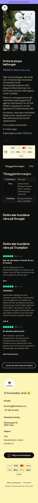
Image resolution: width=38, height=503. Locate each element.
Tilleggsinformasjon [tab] (14, 166)
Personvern (27, 483)
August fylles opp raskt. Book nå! (19, 2)
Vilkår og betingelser (14, 483)
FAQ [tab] (31, 166)
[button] (31, 14)
